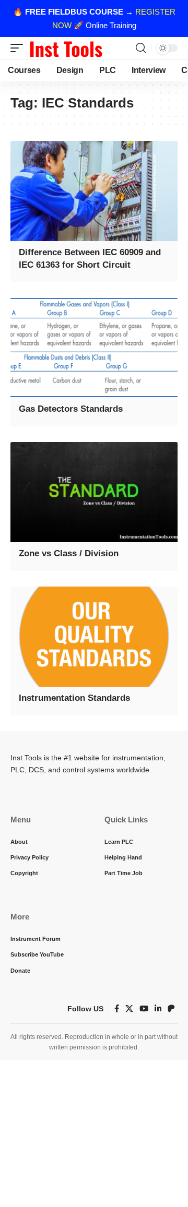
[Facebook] (117, 1008)
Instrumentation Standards (74, 698)
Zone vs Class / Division (69, 553)
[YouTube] (144, 1008)
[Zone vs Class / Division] (94, 492)
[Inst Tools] (65, 48)
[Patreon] (171, 1008)
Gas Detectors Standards (71, 409)
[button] (19, 48)
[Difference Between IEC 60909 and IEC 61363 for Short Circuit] (94, 191)
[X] (129, 1008)
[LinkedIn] (158, 1008)
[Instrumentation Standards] (94, 637)
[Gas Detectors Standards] (94, 347)
